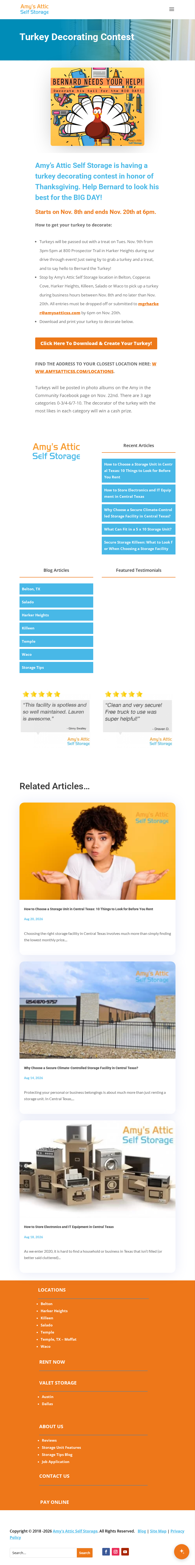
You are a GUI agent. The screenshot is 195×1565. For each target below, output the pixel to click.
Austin (48, 1396)
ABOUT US (51, 1426)
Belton (47, 1303)
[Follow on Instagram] (115, 1552)
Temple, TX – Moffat (59, 1339)
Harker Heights (35, 615)
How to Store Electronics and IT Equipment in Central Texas (69, 1227)
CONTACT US (54, 1476)
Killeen (28, 628)
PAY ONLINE (54, 1502)
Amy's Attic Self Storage (75, 1531)
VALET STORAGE (58, 1383)
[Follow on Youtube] (125, 1552)
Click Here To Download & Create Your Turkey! (96, 343)
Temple (28, 641)
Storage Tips (33, 667)
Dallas (47, 1403)
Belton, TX (31, 588)
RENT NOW (52, 1362)
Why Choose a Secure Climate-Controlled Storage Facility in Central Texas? (81, 1068)
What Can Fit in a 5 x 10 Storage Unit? (137, 529)
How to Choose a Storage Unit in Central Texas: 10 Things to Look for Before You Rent (138, 470)
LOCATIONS (52, 1290)
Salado (28, 602)
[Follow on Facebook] (106, 1552)
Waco (27, 654)
